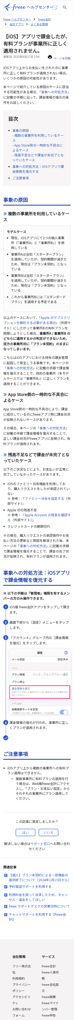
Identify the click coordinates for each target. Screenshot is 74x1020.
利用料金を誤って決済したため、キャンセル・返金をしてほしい (38, 897)
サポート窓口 (40, 843)
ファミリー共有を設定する (44, 498)
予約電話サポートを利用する (30, 886)
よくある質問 (39, 24)
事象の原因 (20, 130)
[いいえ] (48, 832)
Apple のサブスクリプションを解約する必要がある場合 (36, 320)
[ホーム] (28, 7)
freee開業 (49, 997)
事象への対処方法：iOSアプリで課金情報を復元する (38, 169)
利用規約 (18, 978)
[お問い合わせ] (55, 8)
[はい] (25, 832)
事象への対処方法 (54, 91)
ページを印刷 (62, 58)
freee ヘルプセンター (17, 19)
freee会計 (44, 19)
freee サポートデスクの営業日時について (39, 906)
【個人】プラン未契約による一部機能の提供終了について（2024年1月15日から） (40, 877)
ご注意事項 (20, 177)
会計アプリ (16, 24)
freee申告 (49, 1015)
